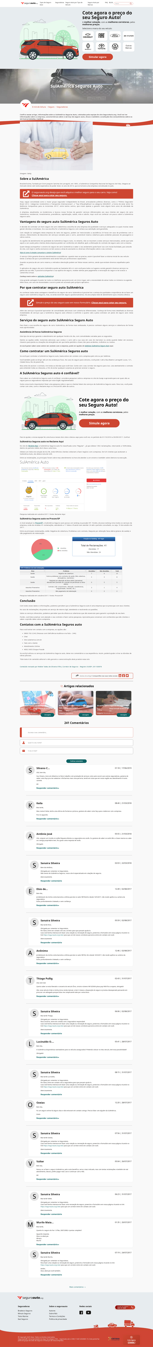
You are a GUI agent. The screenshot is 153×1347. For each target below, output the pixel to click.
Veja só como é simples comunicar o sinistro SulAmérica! (40, 252)
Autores (52, 1311)
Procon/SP (39, 523)
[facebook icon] (123, 676)
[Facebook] (81, 1314)
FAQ (106, 2)
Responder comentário (47, 788)
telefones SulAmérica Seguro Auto (97, 346)
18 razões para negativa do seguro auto (113, 705)
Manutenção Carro (108, 713)
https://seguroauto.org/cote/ (53, 935)
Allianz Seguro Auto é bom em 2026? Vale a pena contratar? (74, 706)
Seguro (51, 107)
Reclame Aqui (33, 446)
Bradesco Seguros (25, 1311)
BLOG (111, 2)
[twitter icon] (127, 676)
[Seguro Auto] (25, 105)
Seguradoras (59, 2)
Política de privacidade (58, 1319)
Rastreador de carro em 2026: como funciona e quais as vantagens (35, 704)
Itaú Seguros (23, 1319)
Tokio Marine (23, 1316)
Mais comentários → (77, 1287)
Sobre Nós (53, 1313)
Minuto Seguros (24, 1313)
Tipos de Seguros (32, 713)
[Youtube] (88, 1314)
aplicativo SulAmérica (45, 276)
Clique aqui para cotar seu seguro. (49, 195)
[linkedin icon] (120, 676)
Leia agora (47, 715)
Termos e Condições (57, 1316)
